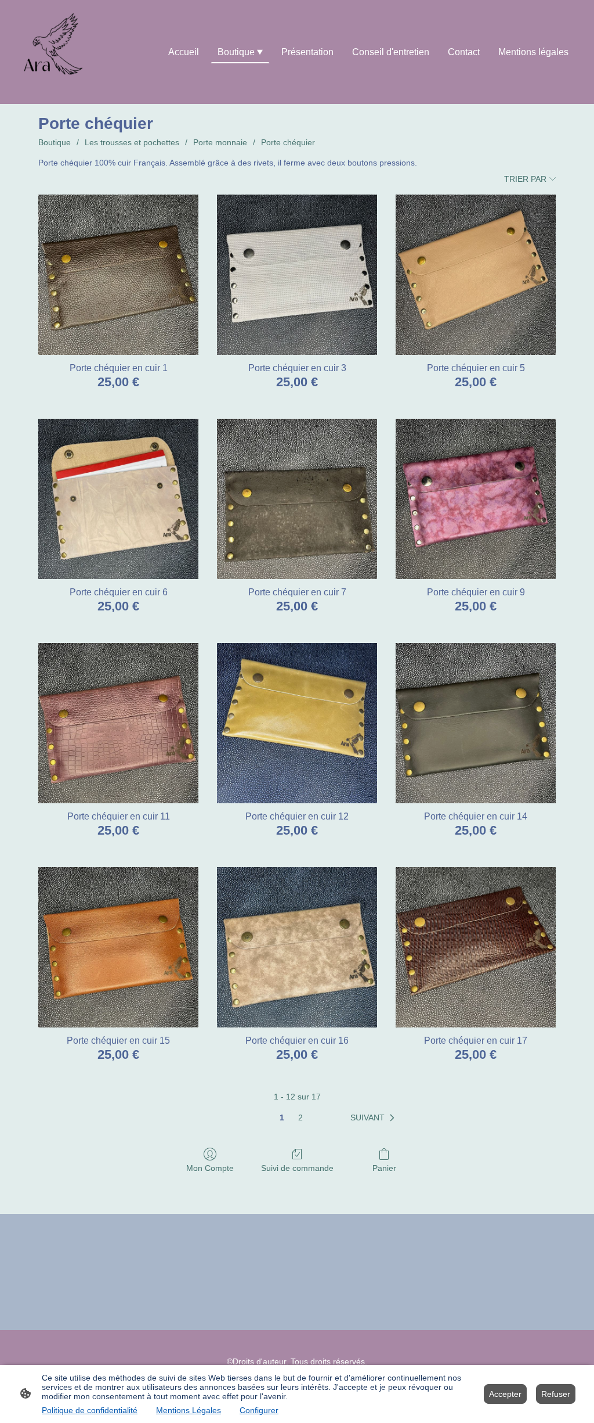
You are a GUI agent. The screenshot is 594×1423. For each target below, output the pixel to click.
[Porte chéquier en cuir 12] (297, 723)
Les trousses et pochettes (132, 142)
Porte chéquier (288, 142)
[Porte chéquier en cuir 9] (476, 499)
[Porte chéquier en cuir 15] (118, 947)
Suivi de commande (297, 1168)
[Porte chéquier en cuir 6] (118, 499)
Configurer (259, 1410)
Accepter (505, 1394)
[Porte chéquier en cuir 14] (476, 723)
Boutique (54, 142)
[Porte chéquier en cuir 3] (297, 275)
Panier (384, 1168)
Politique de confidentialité (89, 1410)
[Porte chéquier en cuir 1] (118, 275)
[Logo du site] (57, 52)
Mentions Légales (188, 1410)
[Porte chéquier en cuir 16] (297, 947)
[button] (374, 1118)
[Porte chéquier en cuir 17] (476, 947)
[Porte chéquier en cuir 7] (297, 499)
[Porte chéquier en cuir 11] (118, 723)
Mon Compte (210, 1168)
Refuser (555, 1394)
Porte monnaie (220, 142)
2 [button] (300, 1117)
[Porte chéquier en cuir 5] (476, 275)
